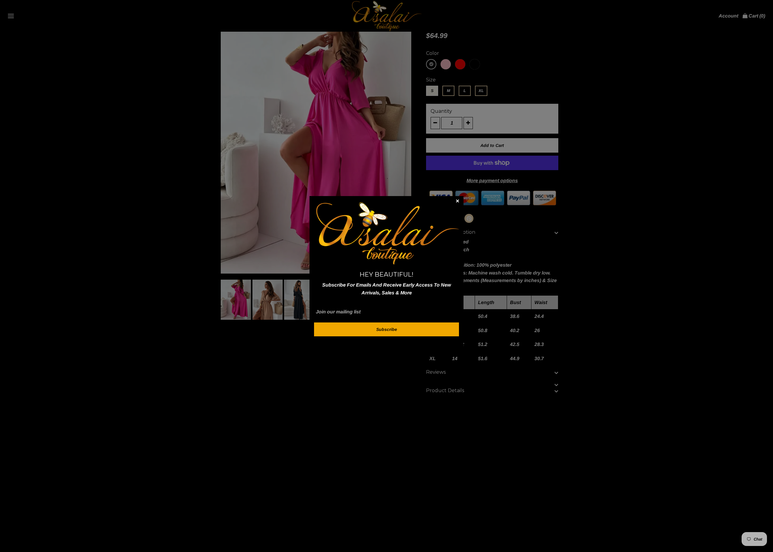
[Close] (457, 202)
